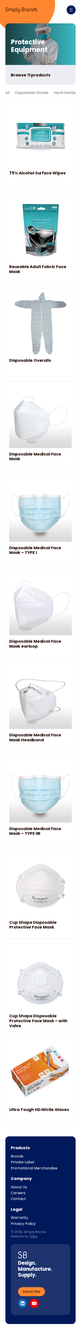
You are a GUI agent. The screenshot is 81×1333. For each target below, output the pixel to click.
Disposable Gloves (31, 92)
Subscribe (31, 1291)
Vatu (33, 1236)
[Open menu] (71, 9)
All (7, 92)
